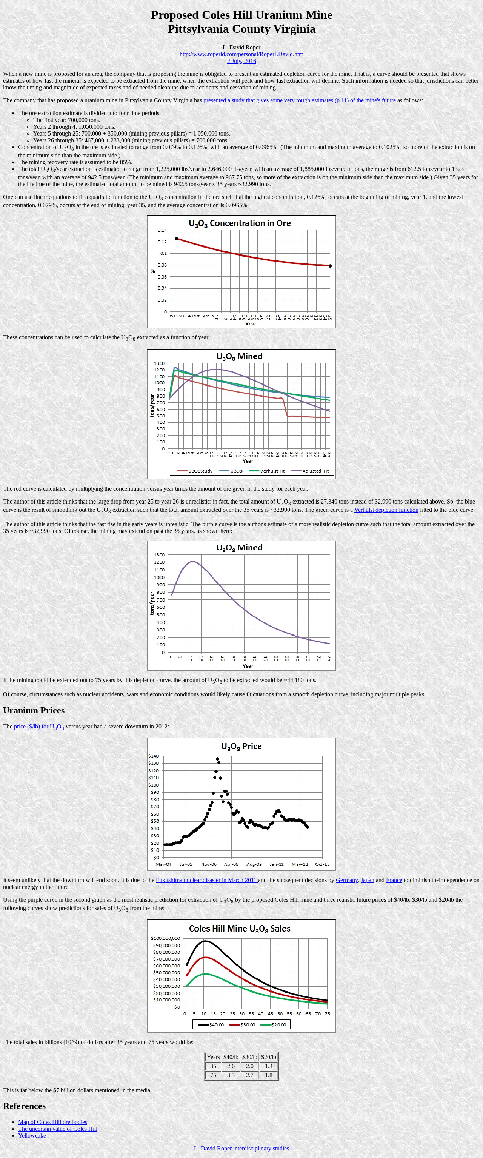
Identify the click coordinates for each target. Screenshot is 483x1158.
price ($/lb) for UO (39, 726)
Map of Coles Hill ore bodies (52, 1122)
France (394, 880)
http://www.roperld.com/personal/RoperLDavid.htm (241, 54)
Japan (367, 880)
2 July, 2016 (241, 61)
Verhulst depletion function (386, 510)
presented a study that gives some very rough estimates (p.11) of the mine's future (299, 100)
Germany (347, 880)
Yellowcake (32, 1135)
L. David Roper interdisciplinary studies (241, 1148)
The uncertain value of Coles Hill (57, 1129)
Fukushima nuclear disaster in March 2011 (207, 880)
